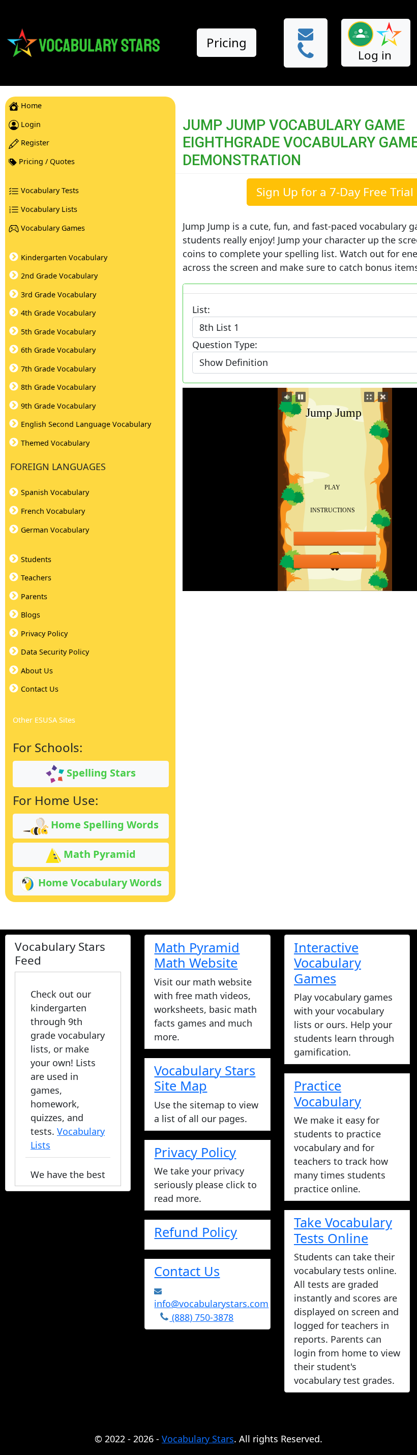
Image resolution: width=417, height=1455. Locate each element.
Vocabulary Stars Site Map (204, 1078)
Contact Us (187, 1271)
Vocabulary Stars (198, 1439)
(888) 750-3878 (201, 1317)
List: (201, 309)
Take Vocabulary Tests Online (343, 1230)
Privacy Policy (195, 1152)
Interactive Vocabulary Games (327, 963)
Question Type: (224, 344)
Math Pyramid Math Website (197, 955)
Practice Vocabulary (327, 1093)
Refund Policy (195, 1232)
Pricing (226, 42)
